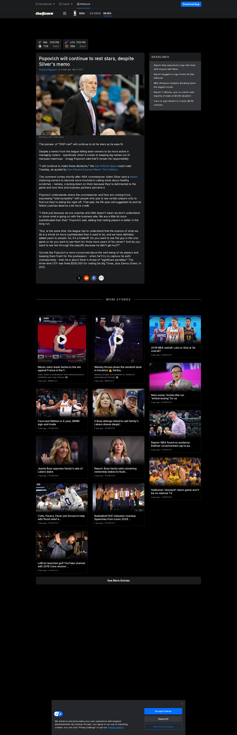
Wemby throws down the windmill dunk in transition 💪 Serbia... (118, 368)
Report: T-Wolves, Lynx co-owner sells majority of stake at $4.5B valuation (174, 94)
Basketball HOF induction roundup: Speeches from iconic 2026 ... (115, 517)
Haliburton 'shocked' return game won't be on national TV (175, 491)
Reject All (163, 719)
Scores (95, 13)
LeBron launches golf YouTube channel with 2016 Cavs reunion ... (61, 564)
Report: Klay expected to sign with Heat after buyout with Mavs (174, 67)
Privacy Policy (115, 727)
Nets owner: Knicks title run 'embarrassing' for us (167, 396)
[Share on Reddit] (86, 278)
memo (134, 176)
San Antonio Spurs (106, 166)
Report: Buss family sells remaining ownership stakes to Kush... (115, 470)
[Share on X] (79, 278)
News (107, 13)
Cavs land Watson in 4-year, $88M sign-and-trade (58, 422)
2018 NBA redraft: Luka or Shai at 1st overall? (173, 349)
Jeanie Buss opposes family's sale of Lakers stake (60, 470)
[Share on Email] (101, 278)
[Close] (182, 704)
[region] (118, 717)
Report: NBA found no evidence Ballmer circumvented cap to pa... (171, 444)
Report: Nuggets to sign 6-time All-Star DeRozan (174, 76)
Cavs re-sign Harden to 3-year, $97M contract (173, 103)
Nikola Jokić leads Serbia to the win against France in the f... (59, 368)
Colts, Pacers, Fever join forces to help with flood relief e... (61, 517)
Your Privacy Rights (163, 726)
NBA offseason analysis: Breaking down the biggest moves (175, 85)
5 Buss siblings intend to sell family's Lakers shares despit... (116, 422)
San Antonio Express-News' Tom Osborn (92, 169)
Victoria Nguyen (48, 69)
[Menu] (64, 13)
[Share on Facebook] (93, 278)
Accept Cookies (163, 711)
